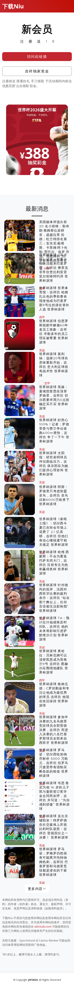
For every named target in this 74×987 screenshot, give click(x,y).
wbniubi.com (42, 926)
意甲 (47, 383)
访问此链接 (37, 56)
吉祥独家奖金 (37, 71)
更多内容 (35, 888)
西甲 (42, 317)
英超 (42, 350)
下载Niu (13, 6)
